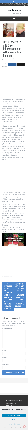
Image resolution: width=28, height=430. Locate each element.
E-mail (5, 357)
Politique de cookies (8, 427)
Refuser (14, 420)
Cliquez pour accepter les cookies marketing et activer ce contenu (14, 239)
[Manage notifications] (24, 426)
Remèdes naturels (8, 276)
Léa (15, 59)
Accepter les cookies (14, 415)
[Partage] (12, 64)
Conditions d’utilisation (18, 427)
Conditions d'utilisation (14, 401)
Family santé (14, 10)
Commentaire (7, 329)
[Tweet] (21, 64)
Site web (5, 364)
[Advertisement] (14, 83)
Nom (4, 350)
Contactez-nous (11, 403)
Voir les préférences (14, 424)
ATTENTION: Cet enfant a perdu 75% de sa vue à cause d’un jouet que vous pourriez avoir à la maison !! (19, 295)
